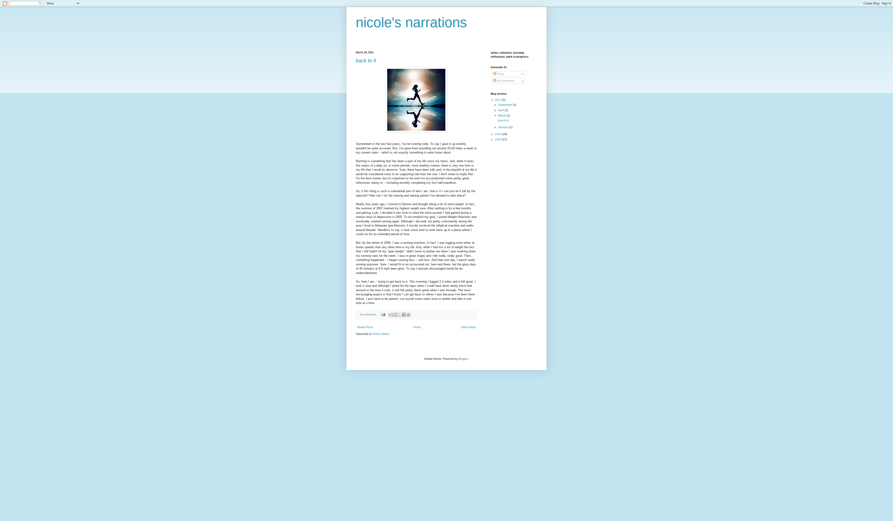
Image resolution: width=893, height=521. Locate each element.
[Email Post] (383, 314)
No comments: (368, 314)
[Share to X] (399, 314)
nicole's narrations (411, 22)
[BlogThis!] (395, 314)
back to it (366, 60)
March (502, 115)
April (501, 110)
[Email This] (390, 314)
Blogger (463, 359)
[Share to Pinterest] (408, 314)
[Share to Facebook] (404, 314)
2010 (498, 134)
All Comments (505, 81)
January (503, 127)
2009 (498, 139)
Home (417, 327)
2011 (498, 100)
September (505, 105)
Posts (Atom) (381, 334)
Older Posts (468, 327)
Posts (500, 74)
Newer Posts (365, 327)
